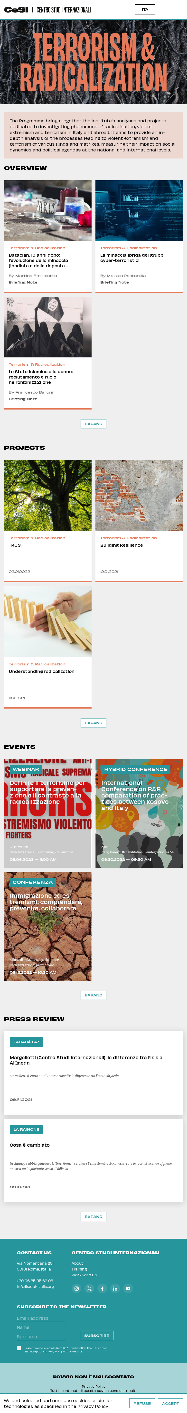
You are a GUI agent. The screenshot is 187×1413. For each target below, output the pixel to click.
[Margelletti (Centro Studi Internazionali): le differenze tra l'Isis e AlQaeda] (93, 1073)
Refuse (142, 1403)
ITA (145, 9)
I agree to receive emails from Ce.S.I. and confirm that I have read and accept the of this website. (66, 1350)
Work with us (84, 1274)
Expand (93, 424)
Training (79, 1269)
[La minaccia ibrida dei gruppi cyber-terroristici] (139, 236)
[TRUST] (48, 521)
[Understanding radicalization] (48, 647)
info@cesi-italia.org (35, 1286)
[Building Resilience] (139, 521)
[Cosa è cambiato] (93, 1160)
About (78, 1263)
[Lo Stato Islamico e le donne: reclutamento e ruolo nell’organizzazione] (48, 353)
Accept (170, 1403)
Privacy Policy (92, 1406)
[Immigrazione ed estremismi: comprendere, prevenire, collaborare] (48, 926)
